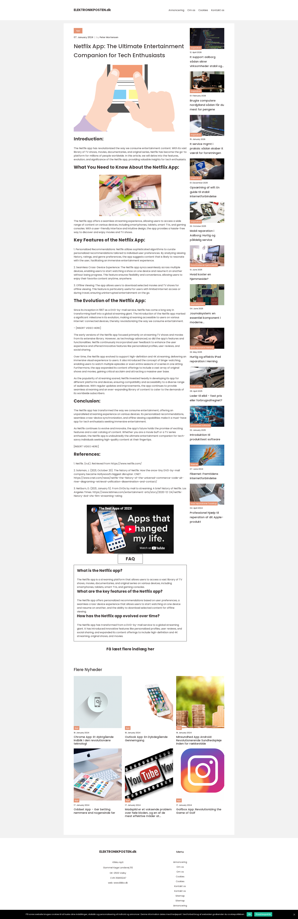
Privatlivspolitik (263, 914)
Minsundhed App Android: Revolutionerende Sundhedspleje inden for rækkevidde (199, 740)
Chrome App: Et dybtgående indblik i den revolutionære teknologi (94, 740)
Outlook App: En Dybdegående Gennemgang (146, 738)
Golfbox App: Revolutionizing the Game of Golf (198, 811)
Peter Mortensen (109, 37)
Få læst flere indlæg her (130, 649)
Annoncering (176, 10)
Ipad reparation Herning (202, 347)
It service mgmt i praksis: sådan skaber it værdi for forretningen (206, 148)
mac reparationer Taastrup (204, 503)
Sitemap (180, 895)
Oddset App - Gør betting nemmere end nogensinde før (94, 811)
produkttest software (200, 425)
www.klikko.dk (121, 882)
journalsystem (197, 304)
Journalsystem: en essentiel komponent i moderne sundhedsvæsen (205, 318)
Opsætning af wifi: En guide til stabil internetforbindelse (204, 191)
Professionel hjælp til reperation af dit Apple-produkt (206, 517)
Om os (191, 10)
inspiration (196, 47)
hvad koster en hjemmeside (204, 265)
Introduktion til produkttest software (205, 437)
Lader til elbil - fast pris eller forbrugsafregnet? (206, 398)
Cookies (203, 10)
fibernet (194, 464)
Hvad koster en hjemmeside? (200, 276)
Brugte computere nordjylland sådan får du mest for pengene (207, 105)
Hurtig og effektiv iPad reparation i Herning (205, 359)
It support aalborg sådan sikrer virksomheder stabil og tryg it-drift (206, 61)
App (78, 30)
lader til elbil (196, 386)
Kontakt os (217, 10)
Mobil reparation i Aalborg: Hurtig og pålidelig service (202, 235)
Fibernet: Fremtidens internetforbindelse (204, 476)
